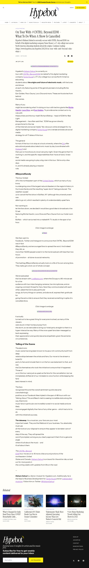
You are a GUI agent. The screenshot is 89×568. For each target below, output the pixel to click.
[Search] (3, 7)
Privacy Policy (78, 549)
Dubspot (18, 149)
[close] (87, 2)
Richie (70, 107)
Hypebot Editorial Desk (9, 519)
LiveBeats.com (37, 279)
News (26, 519)
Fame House (28, 77)
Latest (64, 22)
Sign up (75, 537)
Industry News (46, 22)
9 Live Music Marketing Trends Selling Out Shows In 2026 (75, 514)
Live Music (14, 22)
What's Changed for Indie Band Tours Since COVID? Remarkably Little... (12, 514)
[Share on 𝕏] (65, 56)
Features (57, 22)
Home (6, 22)
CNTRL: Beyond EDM (31, 74)
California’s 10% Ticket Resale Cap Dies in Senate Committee (32, 514)
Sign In (72, 7)
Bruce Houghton (72, 519)
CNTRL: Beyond (25, 451)
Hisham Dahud (30, 71)
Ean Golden (38, 110)
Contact (76, 543)
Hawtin (18, 110)
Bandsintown (78, 546)
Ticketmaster (50, 509)
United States (48, 181)
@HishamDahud (47, 481)
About (81, 22)
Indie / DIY (23, 22)
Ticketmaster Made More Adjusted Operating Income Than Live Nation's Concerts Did (55, 516)
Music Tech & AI (34, 22)
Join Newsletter (80, 7)
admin (17, 56)
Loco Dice (26, 110)
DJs (63, 143)
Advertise (76, 540)
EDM (17, 454)
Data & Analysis (7, 509)
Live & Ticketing (20, 28)
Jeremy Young (50, 521)
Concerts (73, 22)
